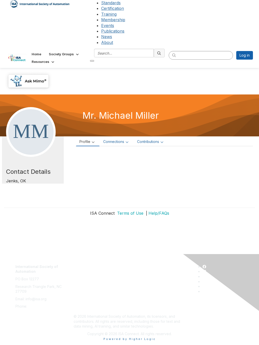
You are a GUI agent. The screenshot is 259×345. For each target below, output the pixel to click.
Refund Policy (85, 294)
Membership (113, 19)
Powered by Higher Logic (129, 339)
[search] (159, 53)
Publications (112, 31)
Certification (112, 8)
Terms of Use (129, 213)
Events (107, 25)
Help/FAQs (158, 213)
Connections (113, 141)
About (107, 42)
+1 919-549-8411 (41, 306)
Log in (245, 55)
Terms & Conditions (90, 286)
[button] (64, 54)
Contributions (148, 141)
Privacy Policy (85, 279)
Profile (84, 141)
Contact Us (83, 264)
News (106, 36)
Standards (111, 2)
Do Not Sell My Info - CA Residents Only (107, 301)
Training (109, 14)
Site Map (81, 309)
